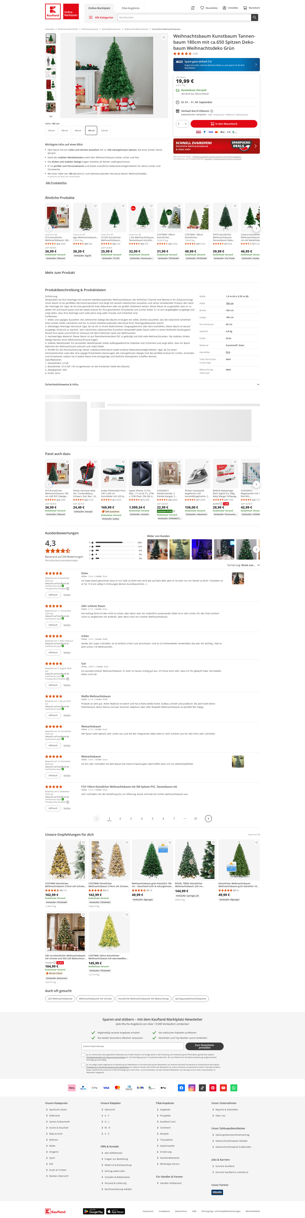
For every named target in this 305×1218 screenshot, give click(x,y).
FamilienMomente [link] (169, 1157)
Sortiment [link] (165, 1127)
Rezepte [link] (164, 1133)
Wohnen (53, 1139)
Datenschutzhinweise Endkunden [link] (233, 1146)
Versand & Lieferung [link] (115, 1183)
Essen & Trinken (57, 1169)
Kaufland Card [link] (167, 1121)
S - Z (107, 1133)
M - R (107, 1127)
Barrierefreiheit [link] (253, 1211)
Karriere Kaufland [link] (225, 1166)
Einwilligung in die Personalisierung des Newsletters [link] (107, 1067)
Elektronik (54, 1115)
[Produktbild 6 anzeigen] (51, 96)
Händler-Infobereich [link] (171, 1183)
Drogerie (53, 1151)
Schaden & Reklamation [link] (117, 1177)
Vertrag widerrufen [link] (115, 1171)
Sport (52, 1157)
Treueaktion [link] (166, 1139)
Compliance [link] (164, 1211)
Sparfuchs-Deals (58, 1109)
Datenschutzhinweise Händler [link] (232, 1140)
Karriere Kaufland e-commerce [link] (232, 1172)
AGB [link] (194, 1211)
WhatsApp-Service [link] (170, 1163)
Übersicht (110, 1109)
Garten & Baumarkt (59, 1121)
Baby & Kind (55, 1133)
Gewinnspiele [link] (167, 1145)
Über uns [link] (220, 1115)
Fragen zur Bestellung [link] (116, 1158)
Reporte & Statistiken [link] (227, 1109)
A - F (107, 1115)
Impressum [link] (148, 1211)
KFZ (51, 1163)
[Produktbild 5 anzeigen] (51, 84)
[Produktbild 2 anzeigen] (51, 50)
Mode (52, 1145)
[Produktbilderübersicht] (51, 75)
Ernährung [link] (166, 1151)
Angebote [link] (165, 1109)
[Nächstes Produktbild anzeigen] (50, 116)
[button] (115, 542)
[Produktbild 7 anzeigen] (51, 107)
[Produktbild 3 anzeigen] (51, 61)
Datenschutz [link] (181, 1211)
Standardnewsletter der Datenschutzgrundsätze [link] (105, 1057)
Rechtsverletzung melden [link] (118, 1189)
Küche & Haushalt (58, 1127)
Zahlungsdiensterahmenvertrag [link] (232, 1134)
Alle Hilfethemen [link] (113, 1152)
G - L (107, 1121)
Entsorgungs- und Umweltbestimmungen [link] (221, 1211)
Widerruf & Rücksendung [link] (118, 1165)
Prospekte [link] (165, 1115)
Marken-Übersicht (58, 1175)
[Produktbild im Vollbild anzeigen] (114, 75)
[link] (130, 7)
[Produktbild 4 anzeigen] (51, 73)
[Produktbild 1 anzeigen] (51, 39)
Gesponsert (49, 235)
